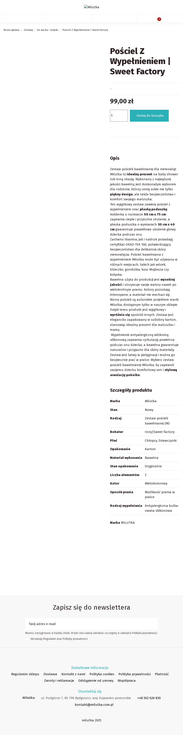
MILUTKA (128, 523)
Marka (115, 523)
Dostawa (50, 674)
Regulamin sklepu (25, 674)
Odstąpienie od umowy (95, 681)
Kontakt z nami (73, 674)
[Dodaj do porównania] (127, 127)
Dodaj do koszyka (150, 116)
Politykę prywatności (75, 638)
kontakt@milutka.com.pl (94, 705)
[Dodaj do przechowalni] (115, 127)
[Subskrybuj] (154, 624)
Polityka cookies (101, 674)
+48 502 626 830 (149, 698)
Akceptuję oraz (59, 638)
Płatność (162, 674)
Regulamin (49, 638)
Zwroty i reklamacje (59, 681)
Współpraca (127, 681)
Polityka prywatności (135, 674)
